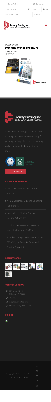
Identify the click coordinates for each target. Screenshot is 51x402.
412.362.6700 (14, 298)
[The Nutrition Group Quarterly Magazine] (16, 266)
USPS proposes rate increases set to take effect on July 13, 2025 (24, 228)
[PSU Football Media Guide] (24, 266)
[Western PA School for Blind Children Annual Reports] (39, 266)
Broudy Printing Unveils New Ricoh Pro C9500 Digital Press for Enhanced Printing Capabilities (25, 242)
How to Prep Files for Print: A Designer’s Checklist (21, 215)
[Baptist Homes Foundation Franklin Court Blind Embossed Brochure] (8, 274)
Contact (25, 377)
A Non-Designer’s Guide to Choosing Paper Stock (24, 203)
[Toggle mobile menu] (46, 24)
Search (19, 377)
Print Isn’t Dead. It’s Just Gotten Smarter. (22, 191)
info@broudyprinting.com (13, 14)
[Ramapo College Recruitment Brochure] (8, 266)
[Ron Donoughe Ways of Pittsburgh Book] (32, 266)
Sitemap (12, 377)
